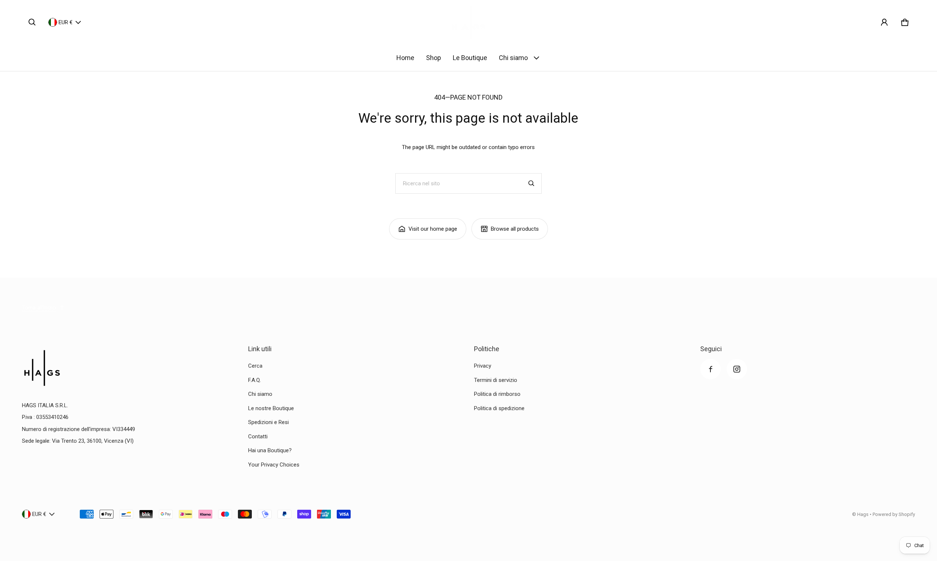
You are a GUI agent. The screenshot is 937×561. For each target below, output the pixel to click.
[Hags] (468, 22)
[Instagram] (737, 369)
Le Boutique (470, 58)
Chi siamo (513, 58)
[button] (32, 22)
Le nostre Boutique (271, 408)
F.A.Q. (254, 380)
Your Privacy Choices (273, 464)
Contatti (258, 436)
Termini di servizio (495, 380)
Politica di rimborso (497, 394)
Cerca (255, 366)
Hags (863, 514)
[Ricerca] (531, 183)
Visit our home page (432, 229)
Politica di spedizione (499, 408)
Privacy (482, 366)
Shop (433, 58)
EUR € (65, 22)
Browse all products (515, 229)
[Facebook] (710, 369)
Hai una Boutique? (270, 450)
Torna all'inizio (39, 307)
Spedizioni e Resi (268, 422)
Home (405, 58)
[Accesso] (884, 22)
